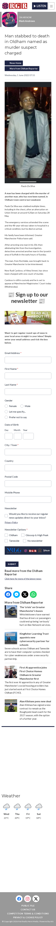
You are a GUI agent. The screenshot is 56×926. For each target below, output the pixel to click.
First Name (11, 368)
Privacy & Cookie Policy (28, 917)
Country (9, 460)
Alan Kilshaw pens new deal (35, 701)
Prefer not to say (18, 417)
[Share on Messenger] (16, 594)
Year (25, 430)
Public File (28, 905)
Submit (12, 564)
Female (13, 406)
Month (17, 430)
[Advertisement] (28, 761)
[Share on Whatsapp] (33, 594)
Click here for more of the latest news (23, 578)
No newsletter (35, 540)
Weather (11, 795)
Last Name (11, 384)
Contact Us (28, 909)
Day (6, 430)
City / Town (12, 444)
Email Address (13, 352)
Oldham (13, 535)
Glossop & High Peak (37, 535)
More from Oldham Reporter (24, 68)
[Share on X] (24, 594)
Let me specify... (17, 411)
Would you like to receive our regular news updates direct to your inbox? (28, 515)
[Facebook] (19, 898)
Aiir (52, 921)
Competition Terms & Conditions (28, 913)
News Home (15, 63)
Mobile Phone (12, 492)
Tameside (14, 540)
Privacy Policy (11, 522)
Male (27, 406)
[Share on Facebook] (8, 594)
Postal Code (11, 476)
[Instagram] (27, 898)
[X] (36, 898)
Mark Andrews (27, 21)
